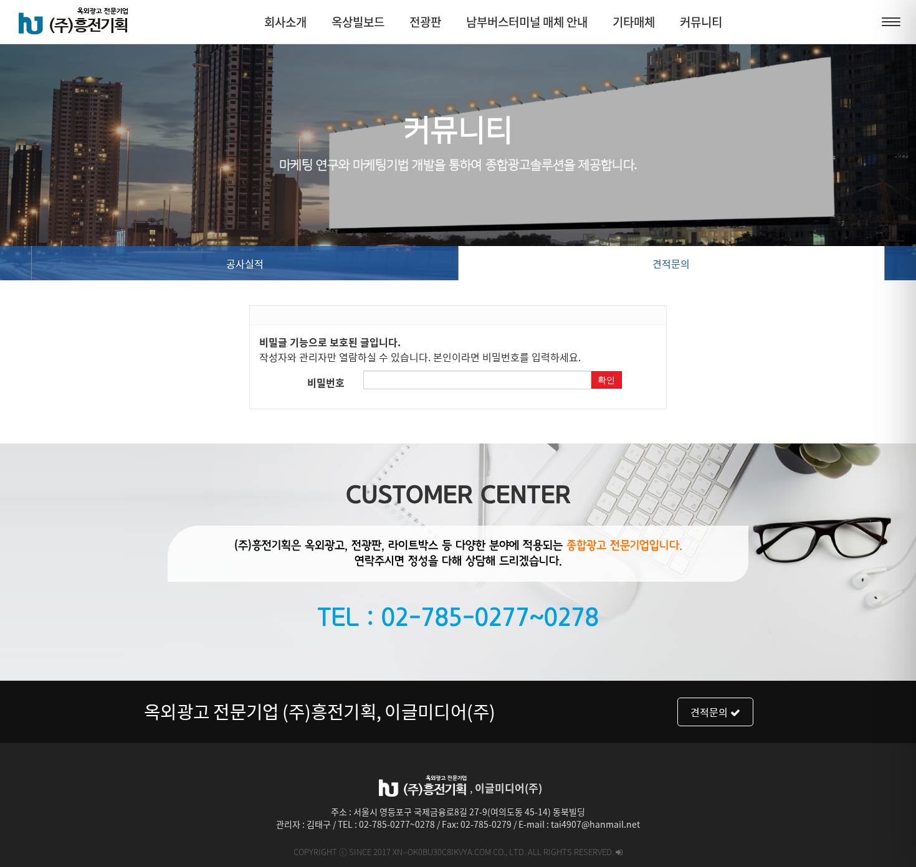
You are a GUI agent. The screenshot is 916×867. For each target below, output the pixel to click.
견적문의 (671, 263)
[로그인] (619, 852)
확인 (606, 380)
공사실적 (245, 263)
